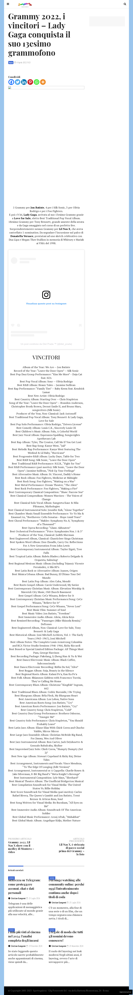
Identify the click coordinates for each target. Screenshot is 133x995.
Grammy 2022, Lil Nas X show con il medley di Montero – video (21, 847)
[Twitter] (17, 82)
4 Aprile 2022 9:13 (23, 62)
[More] (43, 82)
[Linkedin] (24, 82)
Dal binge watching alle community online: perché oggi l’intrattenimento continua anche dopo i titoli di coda (66, 888)
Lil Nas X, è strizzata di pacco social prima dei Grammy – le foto (71, 849)
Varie (11, 62)
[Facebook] (11, 82)
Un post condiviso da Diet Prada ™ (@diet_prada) (46, 344)
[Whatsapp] (36, 82)
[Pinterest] (30, 82)
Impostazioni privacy (125, 992)
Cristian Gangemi (18, 898)
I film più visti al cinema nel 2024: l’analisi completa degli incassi (24, 936)
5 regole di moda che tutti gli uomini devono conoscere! (66, 936)
